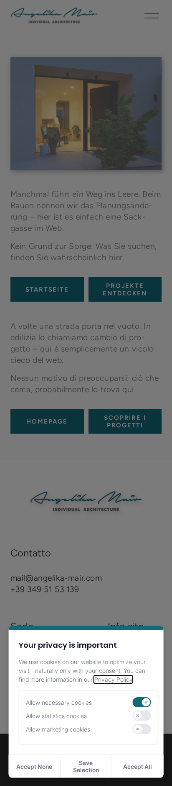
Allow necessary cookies (59, 702)
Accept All (137, 766)
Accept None (34, 766)
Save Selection (86, 766)
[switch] (141, 702)
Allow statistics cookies (56, 715)
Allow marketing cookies (58, 729)
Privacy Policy (113, 679)
